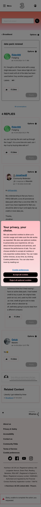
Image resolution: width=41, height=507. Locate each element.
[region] (20, 253)
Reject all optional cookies (20, 280)
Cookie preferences (20, 269)
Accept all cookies (20, 274)
